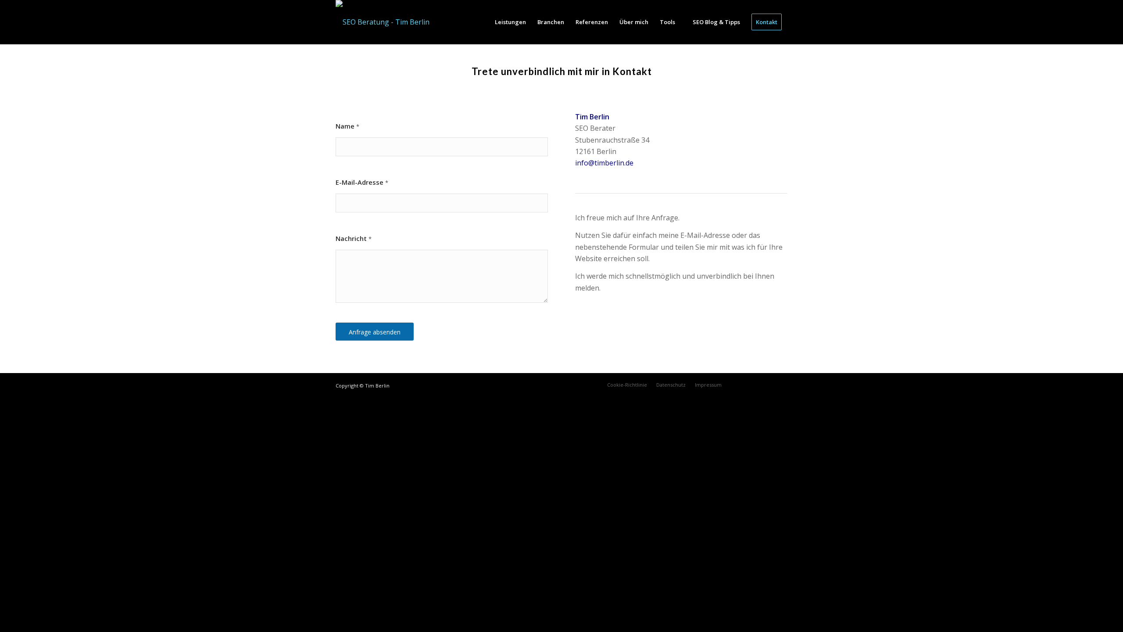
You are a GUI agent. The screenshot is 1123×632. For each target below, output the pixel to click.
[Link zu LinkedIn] (754, 384)
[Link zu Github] (780, 384)
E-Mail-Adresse (362, 182)
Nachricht (354, 238)
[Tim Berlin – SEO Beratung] (382, 22)
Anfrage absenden (375, 332)
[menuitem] (510, 22)
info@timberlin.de (604, 163)
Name (347, 126)
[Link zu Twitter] (741, 384)
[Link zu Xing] (767, 384)
